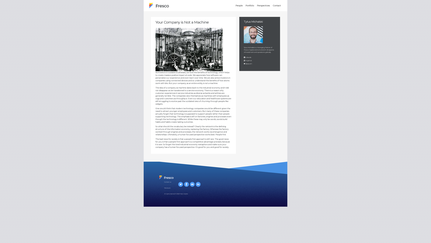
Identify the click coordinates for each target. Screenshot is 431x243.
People (239, 5)
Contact (277, 5)
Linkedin (248, 57)
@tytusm (248, 64)
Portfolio (250, 5)
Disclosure (167, 188)
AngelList (248, 61)
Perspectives (263, 5)
